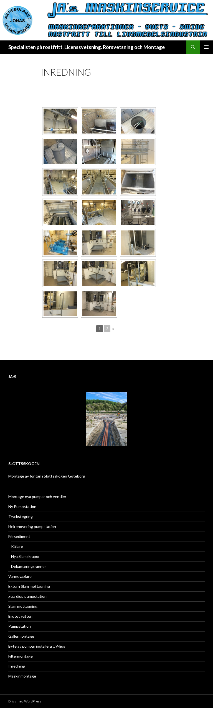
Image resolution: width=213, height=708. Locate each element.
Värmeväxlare (20, 576)
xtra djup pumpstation (27, 596)
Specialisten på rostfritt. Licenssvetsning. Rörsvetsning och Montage (86, 47)
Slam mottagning (22, 606)
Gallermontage (21, 636)
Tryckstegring (20, 516)
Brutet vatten (20, 616)
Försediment (19, 536)
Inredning (16, 666)
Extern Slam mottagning (29, 586)
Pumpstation (19, 626)
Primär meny (206, 47)
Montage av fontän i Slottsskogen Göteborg (46, 476)
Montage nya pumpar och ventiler (37, 496)
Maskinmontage (22, 676)
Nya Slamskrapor (25, 556)
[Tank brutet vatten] (137, 182)
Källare (17, 546)
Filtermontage (20, 656)
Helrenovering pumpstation (32, 526)
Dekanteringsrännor (28, 566)
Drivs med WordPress (24, 701)
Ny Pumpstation (22, 506)
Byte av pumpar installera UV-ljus (36, 646)
